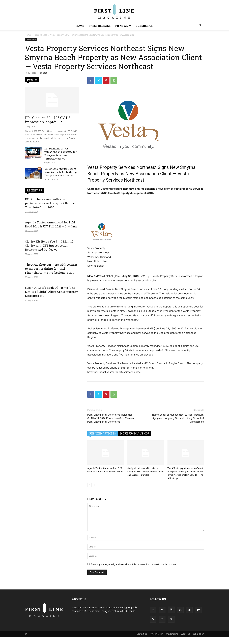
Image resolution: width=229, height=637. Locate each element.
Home (80, 25)
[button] (200, 26)
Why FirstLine (172, 633)
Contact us (142, 633)
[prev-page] (89, 485)
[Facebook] (90, 80)
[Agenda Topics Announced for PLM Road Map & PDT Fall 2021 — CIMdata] (105, 452)
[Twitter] (98, 80)
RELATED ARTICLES (102, 433)
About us (185, 633)
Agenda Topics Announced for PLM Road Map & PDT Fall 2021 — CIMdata (51, 224)
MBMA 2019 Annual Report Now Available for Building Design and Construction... (60, 172)
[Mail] (189, 610)
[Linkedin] (180, 610)
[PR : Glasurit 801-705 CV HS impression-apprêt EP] (52, 100)
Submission (144, 25)
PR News (121, 25)
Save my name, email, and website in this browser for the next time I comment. (134, 564)
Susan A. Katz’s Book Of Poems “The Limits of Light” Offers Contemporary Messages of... (51, 292)
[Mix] (198, 610)
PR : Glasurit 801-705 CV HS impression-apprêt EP (48, 119)
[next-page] (95, 485)
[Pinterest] (106, 80)
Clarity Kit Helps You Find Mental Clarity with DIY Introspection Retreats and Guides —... (49, 245)
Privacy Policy (156, 633)
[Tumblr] (162, 619)
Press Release (99, 25)
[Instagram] (171, 610)
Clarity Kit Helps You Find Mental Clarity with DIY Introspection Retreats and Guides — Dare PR (145, 471)
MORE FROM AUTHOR (134, 433)
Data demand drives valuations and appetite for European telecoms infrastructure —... (60, 153)
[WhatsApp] (113, 80)
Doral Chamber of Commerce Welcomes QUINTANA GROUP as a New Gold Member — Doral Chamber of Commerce (112, 418)
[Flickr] (162, 610)
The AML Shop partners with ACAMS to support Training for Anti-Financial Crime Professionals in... (51, 268)
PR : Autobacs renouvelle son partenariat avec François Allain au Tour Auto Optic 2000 (50, 203)
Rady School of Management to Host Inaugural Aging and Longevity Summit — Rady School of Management (178, 418)
